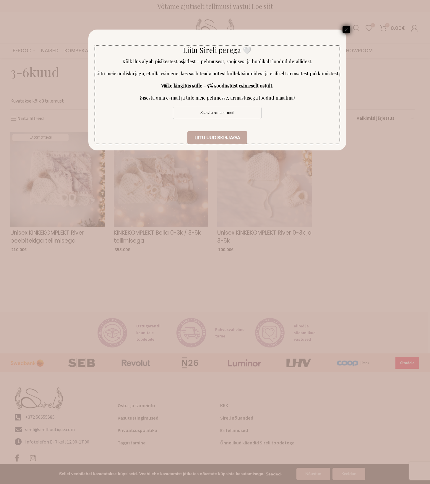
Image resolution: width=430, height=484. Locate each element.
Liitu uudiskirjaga (217, 137)
